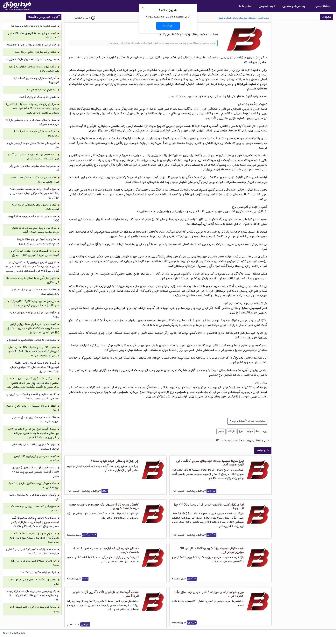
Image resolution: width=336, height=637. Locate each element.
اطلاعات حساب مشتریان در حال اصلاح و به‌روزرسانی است (35, 291)
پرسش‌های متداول (293, 6)
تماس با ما (245, 6)
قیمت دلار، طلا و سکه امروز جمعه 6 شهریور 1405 (33, 218)
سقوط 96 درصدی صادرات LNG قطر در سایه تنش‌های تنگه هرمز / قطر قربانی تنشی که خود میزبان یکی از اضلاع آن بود (33, 351)
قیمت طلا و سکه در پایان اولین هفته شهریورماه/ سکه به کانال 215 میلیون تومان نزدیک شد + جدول (34, 367)
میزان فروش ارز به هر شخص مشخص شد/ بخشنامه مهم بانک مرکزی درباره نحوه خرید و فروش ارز (34, 193)
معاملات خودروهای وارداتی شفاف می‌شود (237, 18)
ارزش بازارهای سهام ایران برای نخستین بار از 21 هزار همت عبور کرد (32, 122)
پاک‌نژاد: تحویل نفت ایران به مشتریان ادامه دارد (34, 497)
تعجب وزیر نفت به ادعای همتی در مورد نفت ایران (33, 582)
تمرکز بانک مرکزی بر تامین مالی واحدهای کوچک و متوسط (35, 446)
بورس (221, 431)
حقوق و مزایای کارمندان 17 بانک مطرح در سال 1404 (32, 408)
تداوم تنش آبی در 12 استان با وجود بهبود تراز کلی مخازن (33, 280)
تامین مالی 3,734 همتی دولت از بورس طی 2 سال (33, 145)
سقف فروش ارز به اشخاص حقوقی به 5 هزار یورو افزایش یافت (34, 69)
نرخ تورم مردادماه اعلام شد (41, 90)
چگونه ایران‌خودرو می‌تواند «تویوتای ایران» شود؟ (34, 315)
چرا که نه (168, 26)
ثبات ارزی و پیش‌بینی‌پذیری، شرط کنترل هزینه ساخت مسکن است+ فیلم (35, 230)
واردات (231, 431)
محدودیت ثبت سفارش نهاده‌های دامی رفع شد (34, 168)
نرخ (241, 431)
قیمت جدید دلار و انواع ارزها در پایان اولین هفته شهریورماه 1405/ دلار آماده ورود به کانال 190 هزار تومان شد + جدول (33, 328)
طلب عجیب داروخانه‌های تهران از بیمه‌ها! (33, 26)
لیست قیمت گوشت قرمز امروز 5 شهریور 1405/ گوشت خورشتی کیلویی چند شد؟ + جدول (35, 472)
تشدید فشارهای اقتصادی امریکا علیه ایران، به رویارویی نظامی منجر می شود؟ (32, 396)
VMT (8, 633)
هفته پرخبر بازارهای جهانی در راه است (35, 52)
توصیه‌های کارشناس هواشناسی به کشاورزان (31, 340)
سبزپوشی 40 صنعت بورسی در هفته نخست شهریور (33, 508)
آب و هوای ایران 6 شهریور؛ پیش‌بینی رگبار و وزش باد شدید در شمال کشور (33, 156)
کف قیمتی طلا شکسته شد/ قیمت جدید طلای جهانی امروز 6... (34, 179)
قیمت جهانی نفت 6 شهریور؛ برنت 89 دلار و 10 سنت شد (33, 35)
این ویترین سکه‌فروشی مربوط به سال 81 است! (35, 563)
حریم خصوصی (267, 6)
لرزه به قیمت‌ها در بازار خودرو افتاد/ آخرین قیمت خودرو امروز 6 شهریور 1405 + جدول (34, 253)
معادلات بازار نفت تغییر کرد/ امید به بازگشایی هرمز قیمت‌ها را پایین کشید (32, 551)
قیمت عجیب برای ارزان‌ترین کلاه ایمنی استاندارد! (36, 458)
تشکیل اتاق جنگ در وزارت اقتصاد (37, 97)
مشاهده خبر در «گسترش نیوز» (247, 421)
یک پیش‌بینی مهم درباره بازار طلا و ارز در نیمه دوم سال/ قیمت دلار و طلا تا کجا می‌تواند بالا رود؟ (33, 595)
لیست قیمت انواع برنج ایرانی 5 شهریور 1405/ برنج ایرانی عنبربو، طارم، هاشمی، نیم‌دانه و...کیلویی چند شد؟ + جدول (32, 433)
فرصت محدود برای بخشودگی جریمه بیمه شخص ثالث (35, 207)
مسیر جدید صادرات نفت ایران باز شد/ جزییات (31, 59)
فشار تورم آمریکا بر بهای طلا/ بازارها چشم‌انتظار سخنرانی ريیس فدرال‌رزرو (38, 241)
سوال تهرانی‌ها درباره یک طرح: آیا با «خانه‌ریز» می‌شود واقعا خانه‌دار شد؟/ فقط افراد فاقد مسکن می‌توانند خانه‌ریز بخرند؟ (32, 108)
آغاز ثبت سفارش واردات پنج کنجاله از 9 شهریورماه (36, 80)
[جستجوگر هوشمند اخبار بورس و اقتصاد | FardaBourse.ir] (17, 6)
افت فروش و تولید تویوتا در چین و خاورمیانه (31, 45)
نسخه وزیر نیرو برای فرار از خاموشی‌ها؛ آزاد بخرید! (34, 609)
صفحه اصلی (322, 6)
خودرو (250, 431)
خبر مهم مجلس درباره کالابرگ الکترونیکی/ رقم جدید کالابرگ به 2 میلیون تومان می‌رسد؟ (32, 303)
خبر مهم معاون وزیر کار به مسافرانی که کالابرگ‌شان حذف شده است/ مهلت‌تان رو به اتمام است (34, 537)
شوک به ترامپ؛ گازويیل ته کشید (38, 572)
